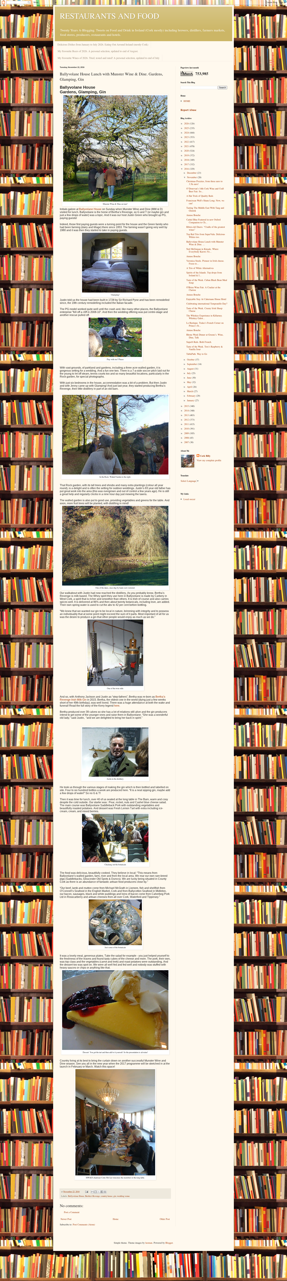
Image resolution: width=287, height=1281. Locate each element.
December (192, 172)
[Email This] (92, 1192)
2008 (187, 437)
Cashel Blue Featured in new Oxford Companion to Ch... (203, 221)
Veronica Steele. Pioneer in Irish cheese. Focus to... (205, 262)
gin (114, 1196)
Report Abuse (188, 110)
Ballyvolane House (90, 209)
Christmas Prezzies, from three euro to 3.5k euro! (204, 183)
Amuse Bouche (193, 215)
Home (115, 1219)
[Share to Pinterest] (105, 1192)
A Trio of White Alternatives (200, 268)
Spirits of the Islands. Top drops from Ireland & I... (204, 274)
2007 (187, 442)
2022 (187, 141)
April (190, 386)
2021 (187, 146)
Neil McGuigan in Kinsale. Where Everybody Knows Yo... (202, 250)
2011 (187, 424)
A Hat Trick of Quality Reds (199, 195)
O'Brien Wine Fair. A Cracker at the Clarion (203, 289)
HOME (187, 101)
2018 (187, 159)
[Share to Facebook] (101, 1192)
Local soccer (189, 499)
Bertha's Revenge (92, 1196)
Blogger (169, 1242)
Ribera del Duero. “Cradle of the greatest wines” (205, 228)
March (190, 391)
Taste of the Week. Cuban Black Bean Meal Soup (206, 281)
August (190, 368)
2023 (187, 137)
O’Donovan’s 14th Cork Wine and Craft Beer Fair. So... (205, 190)
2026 (187, 123)
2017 (187, 164)
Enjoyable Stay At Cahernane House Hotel (206, 299)
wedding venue (123, 1196)
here (116, 705)
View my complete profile (209, 460)
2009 (187, 433)
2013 (187, 415)
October (191, 359)
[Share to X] (98, 1192)
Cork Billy (205, 456)
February (191, 395)
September (192, 364)
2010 (187, 428)
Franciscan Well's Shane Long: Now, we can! (205, 202)
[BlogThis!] (95, 1192)
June (189, 377)
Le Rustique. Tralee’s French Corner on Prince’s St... (205, 324)
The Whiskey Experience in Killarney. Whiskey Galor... (204, 317)
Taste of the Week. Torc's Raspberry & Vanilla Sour (204, 348)
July (189, 373)
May (189, 382)
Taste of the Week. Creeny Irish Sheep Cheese (204, 310)
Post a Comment (71, 1212)
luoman (148, 1242)
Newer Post (66, 1219)
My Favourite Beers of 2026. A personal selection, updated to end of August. (98, 51)
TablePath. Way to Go (196, 353)
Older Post (165, 1219)
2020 (187, 150)
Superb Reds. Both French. (199, 341)
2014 (187, 410)
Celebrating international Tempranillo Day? (206, 303)
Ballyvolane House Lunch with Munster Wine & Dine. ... (205, 243)
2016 (187, 168)
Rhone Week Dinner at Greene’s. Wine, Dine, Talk (204, 336)
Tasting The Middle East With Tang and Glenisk (205, 209)
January (191, 400)
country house (106, 1196)
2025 (187, 128)
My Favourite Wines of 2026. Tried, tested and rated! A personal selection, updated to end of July (108, 58)
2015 (187, 406)
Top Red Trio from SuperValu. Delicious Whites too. (205, 236)
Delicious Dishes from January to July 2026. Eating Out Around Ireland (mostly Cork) (102, 44)
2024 (187, 132)
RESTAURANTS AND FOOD (109, 15)
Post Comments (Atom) (84, 1224)
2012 (187, 419)
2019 (187, 155)
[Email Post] (86, 1191)
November (192, 177)
